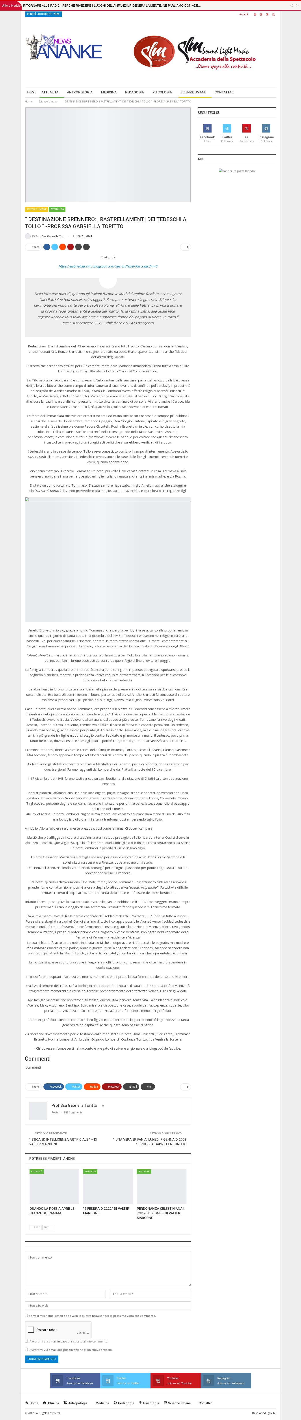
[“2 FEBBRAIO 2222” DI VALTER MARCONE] (108, 1186)
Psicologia (162, 92)
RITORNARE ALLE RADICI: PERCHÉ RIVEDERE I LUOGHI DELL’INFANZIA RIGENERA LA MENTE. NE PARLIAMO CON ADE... (112, 5)
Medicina (109, 92)
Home (31, 92)
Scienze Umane (193, 92)
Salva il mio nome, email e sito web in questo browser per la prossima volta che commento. (92, 1316)
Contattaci (224, 92)
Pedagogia (134, 92)
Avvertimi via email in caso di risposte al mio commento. (69, 1341)
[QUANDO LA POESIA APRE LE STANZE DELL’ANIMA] (54, 1186)
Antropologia (80, 92)
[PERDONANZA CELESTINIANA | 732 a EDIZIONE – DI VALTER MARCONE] (161, 1186)
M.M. (273, 1413)
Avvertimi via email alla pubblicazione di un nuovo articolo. (71, 1350)
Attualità (49, 92)
